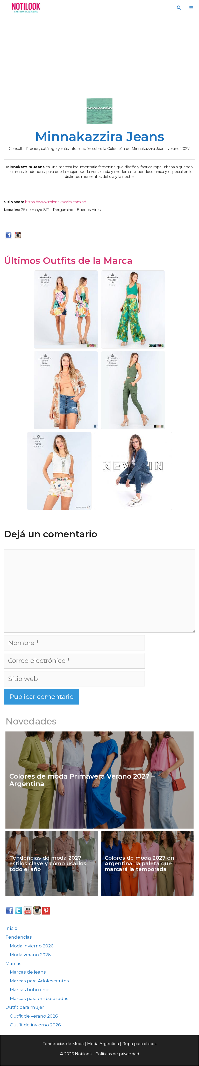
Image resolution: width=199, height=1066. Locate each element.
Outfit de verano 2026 (34, 1016)
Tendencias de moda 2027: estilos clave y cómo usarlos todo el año (47, 863)
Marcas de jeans (28, 972)
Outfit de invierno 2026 (35, 1024)
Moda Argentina (103, 1043)
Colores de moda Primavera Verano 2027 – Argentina (82, 780)
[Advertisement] (99, 54)
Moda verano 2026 (30, 954)
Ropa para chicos (139, 1043)
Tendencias (18, 937)
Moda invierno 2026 (32, 945)
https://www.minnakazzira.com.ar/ (55, 202)
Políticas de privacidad (117, 1053)
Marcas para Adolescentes (39, 980)
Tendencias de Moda (63, 1043)
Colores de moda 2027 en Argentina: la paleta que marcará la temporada (139, 863)
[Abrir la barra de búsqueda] (178, 8)
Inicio (11, 928)
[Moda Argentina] (25, 8)
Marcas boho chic (29, 989)
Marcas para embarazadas (39, 998)
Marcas (13, 963)
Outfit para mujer (24, 1007)
